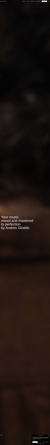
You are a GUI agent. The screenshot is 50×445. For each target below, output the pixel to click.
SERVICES (24, 1)
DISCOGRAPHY (32, 1)
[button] (48, 435)
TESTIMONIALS (38, 1)
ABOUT (28, 1)
